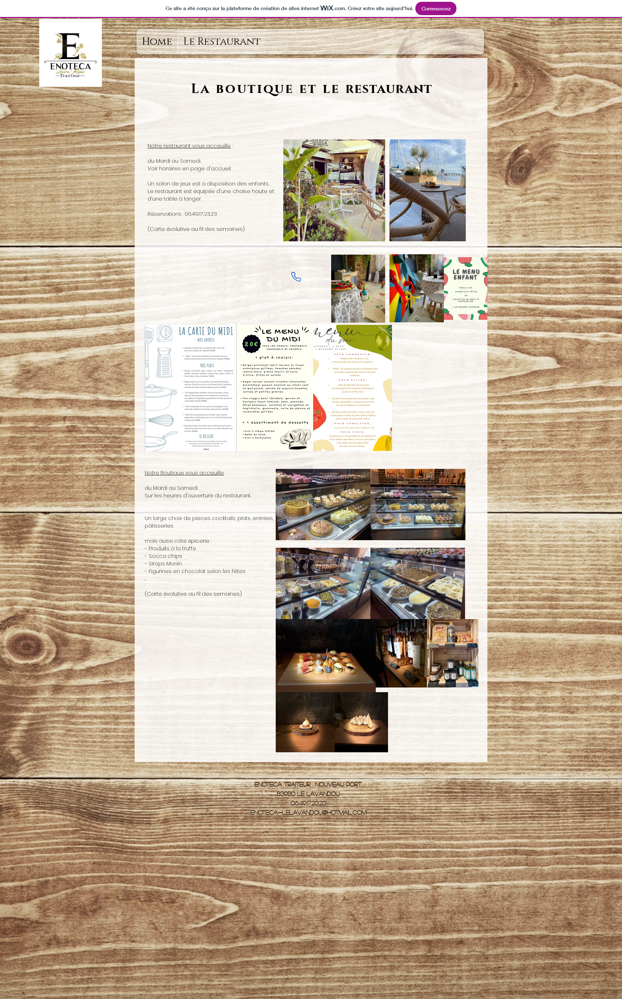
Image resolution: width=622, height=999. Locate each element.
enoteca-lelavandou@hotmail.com (308, 812)
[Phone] (296, 276)
